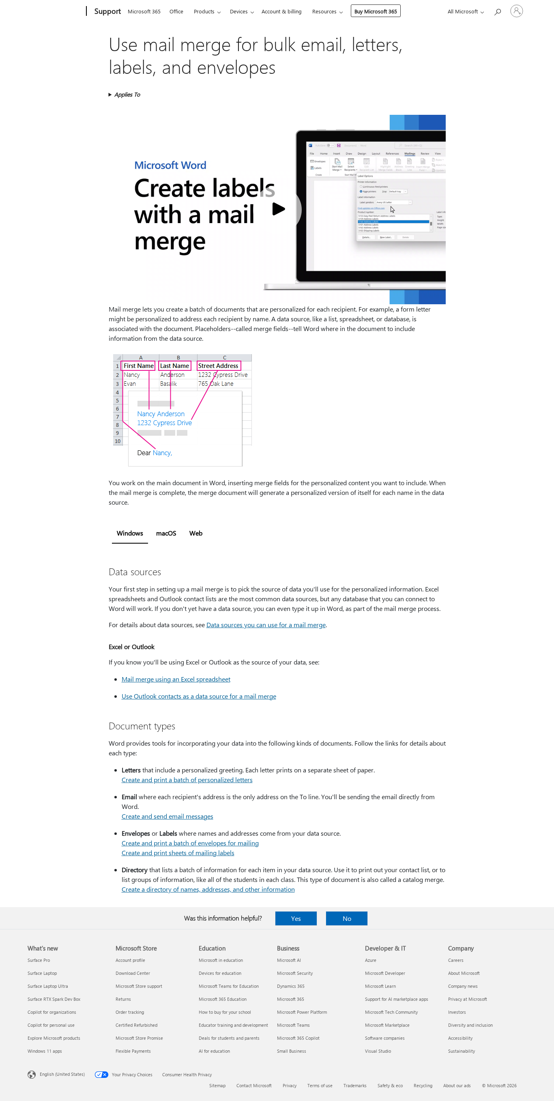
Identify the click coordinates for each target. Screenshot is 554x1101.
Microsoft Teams (293, 1025)
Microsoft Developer (385, 973)
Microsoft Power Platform (302, 1012)
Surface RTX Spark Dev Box (54, 999)
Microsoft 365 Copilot (298, 1038)
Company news (463, 986)
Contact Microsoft (254, 1085)
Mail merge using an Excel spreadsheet (176, 679)
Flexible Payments (133, 1051)
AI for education (214, 1051)
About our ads (457, 1085)
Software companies (385, 1038)
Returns (123, 999)
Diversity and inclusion (470, 1025)
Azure (370, 960)
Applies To (127, 94)
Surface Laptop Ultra (48, 986)
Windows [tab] (130, 533)
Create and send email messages (167, 816)
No (347, 918)
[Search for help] (497, 10)
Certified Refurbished (136, 1025)
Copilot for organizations (52, 1012)
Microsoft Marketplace (387, 1025)
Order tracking (130, 1012)
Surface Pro (39, 960)
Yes (296, 918)
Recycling (423, 1085)
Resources (324, 11)
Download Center (133, 973)
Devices (239, 11)
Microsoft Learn (380, 986)
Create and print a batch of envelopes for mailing (190, 843)
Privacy (289, 1085)
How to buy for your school (225, 1012)
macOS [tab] (166, 533)
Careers (456, 960)
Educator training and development (233, 1025)
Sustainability (461, 1051)
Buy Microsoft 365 (375, 11)
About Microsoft (464, 973)
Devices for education (220, 973)
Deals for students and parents (229, 1038)
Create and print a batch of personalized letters (187, 779)
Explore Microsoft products (54, 1038)
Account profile (130, 960)
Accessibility (460, 1038)
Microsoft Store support (139, 986)
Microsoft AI (289, 960)
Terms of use (320, 1085)
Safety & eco (390, 1085)
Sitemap (217, 1085)
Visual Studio (378, 1051)
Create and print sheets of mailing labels (178, 852)
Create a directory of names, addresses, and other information (208, 889)
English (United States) (62, 1074)
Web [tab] (195, 533)
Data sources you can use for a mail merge (266, 624)
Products (204, 11)
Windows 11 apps (45, 1051)
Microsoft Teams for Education (229, 986)
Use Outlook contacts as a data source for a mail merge (199, 696)
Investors (457, 1012)
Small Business (291, 1051)
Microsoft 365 (144, 11)
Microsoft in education (221, 960)
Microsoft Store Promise (139, 1038)
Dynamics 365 (291, 986)
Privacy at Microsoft (467, 999)
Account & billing (282, 11)
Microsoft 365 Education (223, 999)
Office (176, 11)
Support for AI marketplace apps (396, 999)
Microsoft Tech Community (391, 1012)
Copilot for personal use (51, 1025)
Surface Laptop (42, 973)
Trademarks (355, 1085)
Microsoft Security (295, 973)
